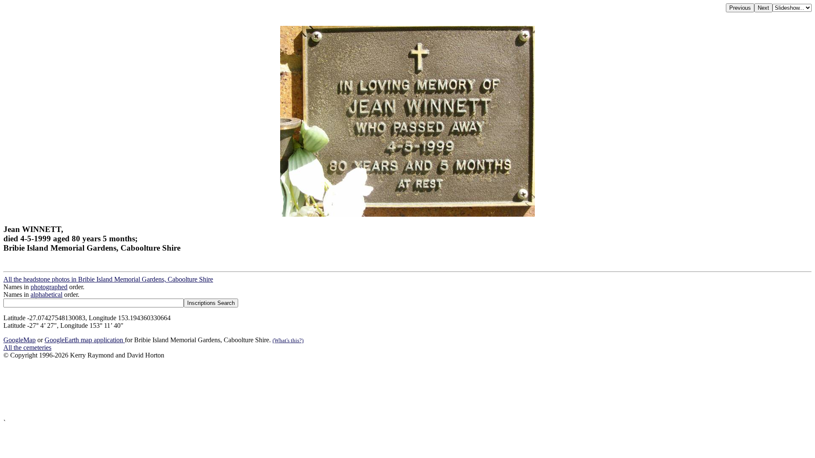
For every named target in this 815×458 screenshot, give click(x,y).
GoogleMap (19, 340)
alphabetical (46, 294)
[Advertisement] (258, 389)
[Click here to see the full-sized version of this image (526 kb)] (407, 214)
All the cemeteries (27, 347)
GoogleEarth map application (85, 340)
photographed (49, 286)
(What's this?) (288, 340)
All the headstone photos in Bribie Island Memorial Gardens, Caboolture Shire (108, 279)
